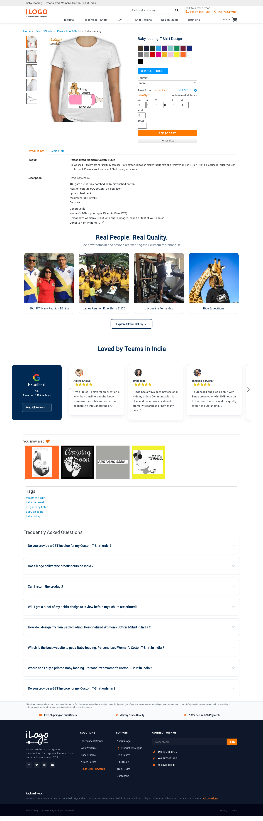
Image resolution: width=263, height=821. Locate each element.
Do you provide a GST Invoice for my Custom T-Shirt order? (69, 546)
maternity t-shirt (35, 497)
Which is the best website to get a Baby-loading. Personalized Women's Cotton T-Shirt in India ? (96, 648)
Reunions (194, 19)
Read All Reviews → (37, 407)
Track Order (123, 769)
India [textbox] (142, 83)
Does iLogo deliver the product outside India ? (60, 566)
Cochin (184, 798)
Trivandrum (171, 798)
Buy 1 (120, 19)
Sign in (226, 19)
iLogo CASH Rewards (93, 769)
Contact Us (123, 776)
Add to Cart (167, 133)
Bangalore (43, 798)
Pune (127, 798)
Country (143, 78)
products (68, 19)
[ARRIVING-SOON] (75, 462)
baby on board (35, 502)
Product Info (36, 151)
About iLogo (124, 741)
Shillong (136, 798)
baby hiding (33, 516)
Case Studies (88, 755)
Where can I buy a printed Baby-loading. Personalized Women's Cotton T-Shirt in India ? (90, 668)
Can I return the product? (45, 586)
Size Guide (123, 762)
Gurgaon (158, 798)
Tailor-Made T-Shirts (95, 19)
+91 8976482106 (227, 12)
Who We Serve (89, 748)
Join (232, 742)
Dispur (147, 798)
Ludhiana (195, 798)
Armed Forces (88, 762)
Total (141, 120)
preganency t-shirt (37, 507)
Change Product (153, 71)
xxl (182, 100)
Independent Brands (92, 741)
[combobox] (167, 82)
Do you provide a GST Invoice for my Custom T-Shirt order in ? (71, 688)
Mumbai (30, 798)
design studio (170, 19)
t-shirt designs (142, 19)
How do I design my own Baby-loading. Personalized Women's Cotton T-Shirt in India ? (89, 627)
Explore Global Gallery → (131, 324)
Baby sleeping (34, 511)
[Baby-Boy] (146, 462)
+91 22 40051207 (199, 12)
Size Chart (161, 90)
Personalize (167, 140)
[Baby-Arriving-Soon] (111, 462)
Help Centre (123, 755)
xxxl (140, 110)
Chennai (55, 798)
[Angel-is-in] (40, 462)
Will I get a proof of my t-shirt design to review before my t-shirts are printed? (82, 607)
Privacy (223, 810)
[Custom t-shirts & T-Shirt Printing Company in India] (36, 12)
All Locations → (212, 798)
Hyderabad (80, 798)
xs (139, 100)
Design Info (57, 151)
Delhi (119, 798)
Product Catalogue (131, 748)
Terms (234, 810)
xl (173, 100)
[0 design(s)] (234, 19)
